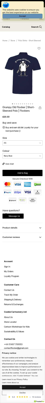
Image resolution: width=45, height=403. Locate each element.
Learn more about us (10, 382)
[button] (13, 216)
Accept (22, 16)
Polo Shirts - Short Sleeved (29, 40)
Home (4, 40)
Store (13, 40)
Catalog (6, 27)
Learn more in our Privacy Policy (15, 379)
